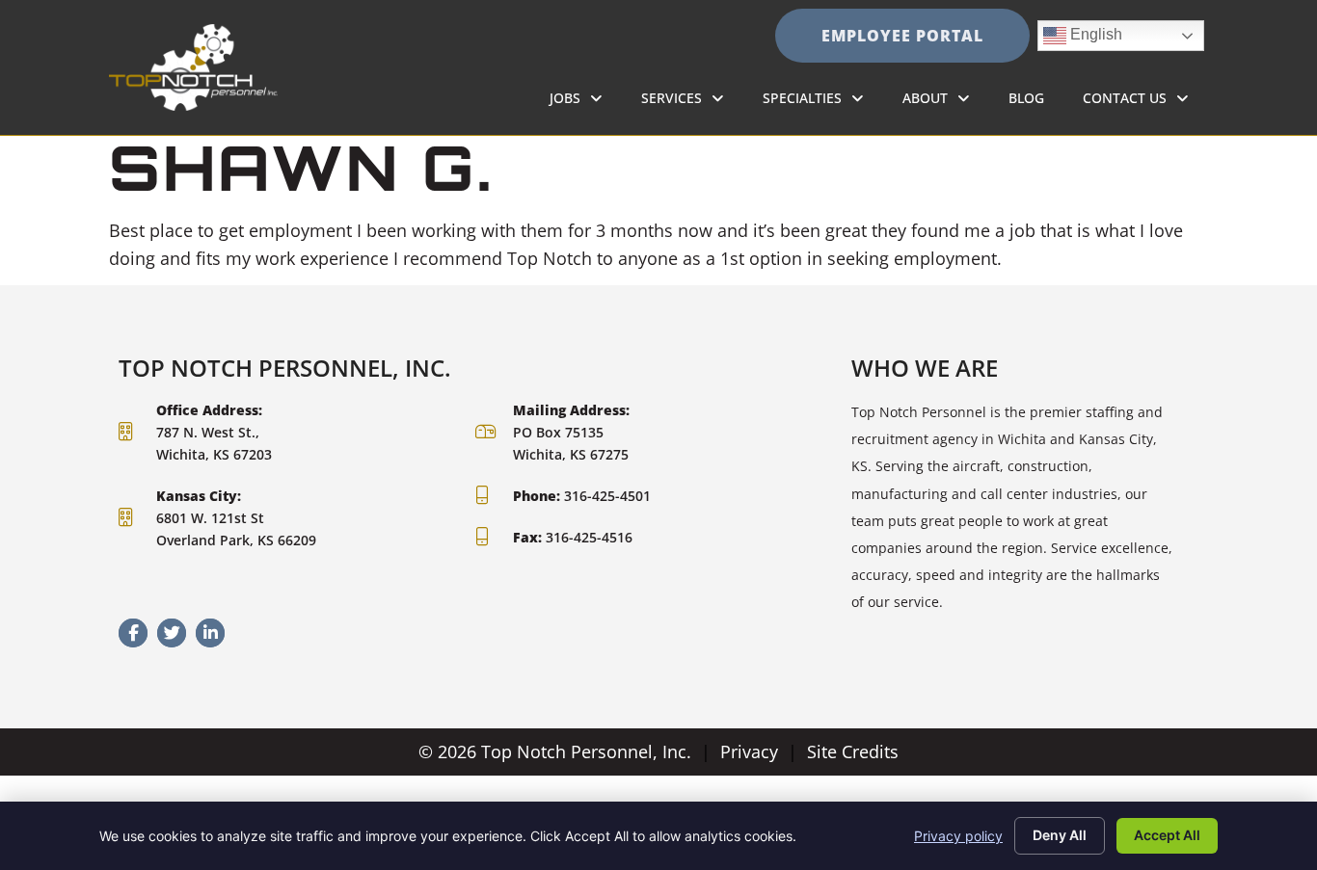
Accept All (1167, 835)
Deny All (1060, 835)
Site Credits (853, 751)
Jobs (586, 103)
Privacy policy (958, 836)
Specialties (823, 103)
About (945, 103)
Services (692, 103)
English (1082, 31)
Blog (1035, 103)
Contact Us (1145, 103)
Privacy (749, 751)
